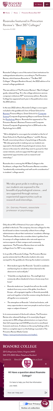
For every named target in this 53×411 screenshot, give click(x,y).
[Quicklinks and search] (47, 4)
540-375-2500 (9, 355)
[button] (26, 392)
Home (7, 13)
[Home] (12, 4)
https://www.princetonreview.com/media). (21, 335)
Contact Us (7, 359)
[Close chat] (46, 364)
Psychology (10, 119)
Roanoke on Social (35, 359)
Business (6, 114)
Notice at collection (30, 408)
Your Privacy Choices (38, 404)
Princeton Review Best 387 (31, 13)
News (16, 13)
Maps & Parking (20, 359)
